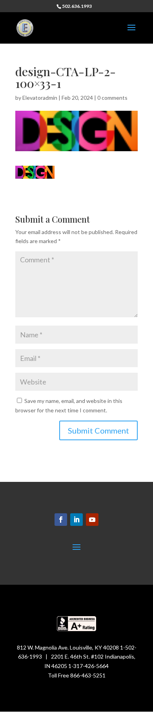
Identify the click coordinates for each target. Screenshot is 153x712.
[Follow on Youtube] (92, 519)
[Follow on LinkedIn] (76, 519)
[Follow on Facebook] (61, 519)
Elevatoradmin (39, 97)
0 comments (112, 97)
